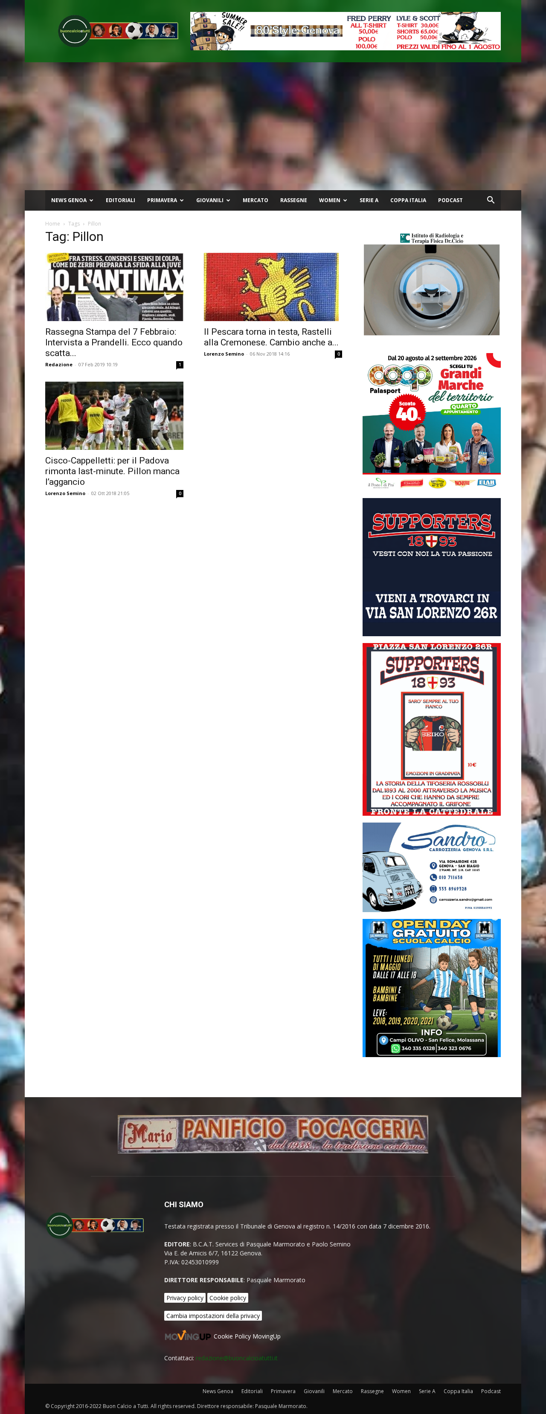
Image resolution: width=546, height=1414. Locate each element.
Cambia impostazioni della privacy (213, 1316)
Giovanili (210, 200)
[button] (490, 201)
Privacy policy (184, 1298)
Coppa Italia (408, 200)
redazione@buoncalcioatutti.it (237, 1358)
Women (329, 200)
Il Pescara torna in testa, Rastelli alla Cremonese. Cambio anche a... (271, 337)
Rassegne (293, 200)
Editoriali (120, 200)
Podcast (450, 200)
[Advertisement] (273, 126)
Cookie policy (227, 1298)
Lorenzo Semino (224, 354)
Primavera (162, 200)
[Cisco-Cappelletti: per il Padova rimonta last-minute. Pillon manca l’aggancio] (114, 416)
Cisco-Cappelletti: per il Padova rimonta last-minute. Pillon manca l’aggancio (112, 471)
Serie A (369, 200)
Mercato (255, 200)
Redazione (59, 364)
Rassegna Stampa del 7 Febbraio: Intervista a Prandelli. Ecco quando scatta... (114, 342)
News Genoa (69, 200)
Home (52, 223)
